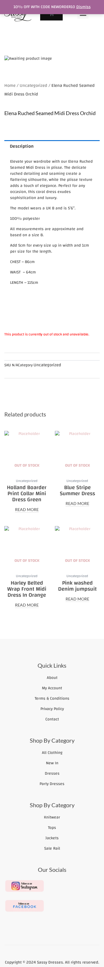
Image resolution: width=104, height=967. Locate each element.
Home (10, 85)
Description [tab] (22, 146)
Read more (27, 509)
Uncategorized (33, 85)
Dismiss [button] (83, 7)
